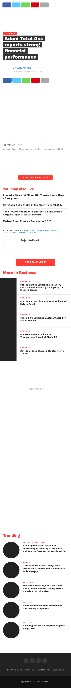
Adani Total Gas (30, 230)
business (45, 230)
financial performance (15, 233)
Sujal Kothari (24, 67)
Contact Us (44, 670)
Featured (55, 230)
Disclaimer (58, 670)
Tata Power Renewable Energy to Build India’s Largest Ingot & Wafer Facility (32, 213)
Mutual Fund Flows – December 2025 (27, 221)
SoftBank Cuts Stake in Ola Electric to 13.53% (32, 205)
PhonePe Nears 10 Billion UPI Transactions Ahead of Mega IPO (34, 197)
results (32, 233)
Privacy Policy (14, 670)
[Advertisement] (35, 114)
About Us (30, 670)
